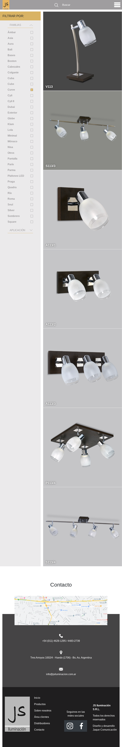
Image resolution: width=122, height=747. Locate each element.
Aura (11, 43)
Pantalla (12, 158)
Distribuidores (42, 723)
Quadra (12, 187)
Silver (11, 210)
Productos (40, 704)
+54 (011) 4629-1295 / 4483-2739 (61, 641)
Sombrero (14, 216)
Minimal (12, 135)
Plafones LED (16, 175)
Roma (11, 198)
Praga (11, 181)
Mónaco (12, 141)
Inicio (37, 697)
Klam (11, 124)
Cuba (11, 78)
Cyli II (11, 101)
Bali (10, 49)
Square (12, 221)
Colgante (13, 72)
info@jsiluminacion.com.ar (61, 674)
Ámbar (12, 32)
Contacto (39, 729)
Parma (11, 170)
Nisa (10, 147)
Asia (10, 38)
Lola (10, 130)
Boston (12, 61)
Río (10, 193)
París (11, 164)
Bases (11, 55)
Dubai (11, 107)
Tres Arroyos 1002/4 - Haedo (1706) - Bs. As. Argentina (61, 657)
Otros (11, 153)
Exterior (12, 112)
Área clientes (41, 717)
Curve (11, 89)
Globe (11, 118)
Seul (10, 204)
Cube (11, 84)
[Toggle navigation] (117, 6)
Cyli (10, 95)
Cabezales (14, 66)
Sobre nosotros (42, 710)
